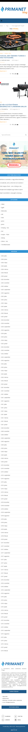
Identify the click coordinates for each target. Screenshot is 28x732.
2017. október (4, 549)
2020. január (4, 461)
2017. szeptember (5, 553)
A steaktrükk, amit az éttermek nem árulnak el (11, 183)
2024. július (4, 333)
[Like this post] (10, 73)
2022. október (4, 353)
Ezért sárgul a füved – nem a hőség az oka (10, 186)
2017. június (4, 563)
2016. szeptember (5, 590)
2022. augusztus (5, 360)
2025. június (4, 299)
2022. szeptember (5, 357)
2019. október (4, 472)
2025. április (4, 306)
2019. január (4, 499)
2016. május (4, 603)
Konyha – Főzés (5, 234)
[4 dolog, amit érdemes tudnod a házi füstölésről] (14, 41)
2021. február (4, 421)
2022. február (4, 380)
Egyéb (2, 207)
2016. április (4, 607)
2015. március (4, 644)
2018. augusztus (5, 515)
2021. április (4, 414)
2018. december (5, 502)
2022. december (5, 347)
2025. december (5, 279)
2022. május (4, 370)
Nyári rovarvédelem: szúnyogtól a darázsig (10, 193)
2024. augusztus (5, 330)
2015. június (4, 640)
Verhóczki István (5, 60)
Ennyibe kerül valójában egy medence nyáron (11, 189)
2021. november (5, 391)
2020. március (4, 458)
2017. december (5, 542)
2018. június (4, 522)
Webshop (4, 700)
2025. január (4, 316)
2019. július (4, 482)
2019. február (4, 495)
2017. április (4, 566)
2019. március (4, 492)
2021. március (4, 418)
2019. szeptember (5, 475)
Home (1, 25)
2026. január (4, 276)
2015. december (5, 620)
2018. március (4, 532)
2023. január (4, 343)
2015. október (4, 627)
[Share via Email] (17, 73)
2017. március (4, 569)
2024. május (4, 340)
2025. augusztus (5, 293)
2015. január (4, 647)
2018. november (5, 505)
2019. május (4, 488)
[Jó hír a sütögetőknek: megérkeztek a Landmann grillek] (14, 90)
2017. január (4, 576)
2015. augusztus (5, 634)
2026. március (4, 269)
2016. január (4, 617)
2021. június (4, 407)
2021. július (4, 404)
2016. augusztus (5, 593)
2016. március (4, 610)
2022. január (4, 384)
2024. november (5, 323)
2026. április (4, 266)
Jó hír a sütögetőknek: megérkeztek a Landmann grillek (13, 105)
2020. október (4, 434)
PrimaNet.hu (4, 109)
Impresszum (5, 698)
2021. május (4, 411)
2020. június (4, 448)
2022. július (4, 364)
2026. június (4, 259)
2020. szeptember (5, 438)
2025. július (4, 296)
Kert (2, 231)
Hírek (2, 217)
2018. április (4, 529)
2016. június (4, 600)
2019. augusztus (5, 478)
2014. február (4, 650)
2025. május (4, 303)
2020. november (5, 431)
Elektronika (4, 211)
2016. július (4, 596)
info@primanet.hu (10, 702)
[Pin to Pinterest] (15, 73)
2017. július (4, 559)
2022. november (5, 350)
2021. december (5, 387)
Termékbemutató (5, 244)
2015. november (5, 623)
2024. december (5, 320)
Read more (3, 71)
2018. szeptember (5, 512)
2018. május (4, 526)
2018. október (4, 509)
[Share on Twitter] (14, 73)
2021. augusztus (5, 401)
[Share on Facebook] (12, 73)
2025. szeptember (5, 289)
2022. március (4, 377)
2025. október (4, 286)
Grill (2, 214)
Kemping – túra (5, 228)
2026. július (4, 256)
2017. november (5, 546)
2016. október (4, 586)
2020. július (4, 445)
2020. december (5, 428)
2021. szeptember (5, 397)
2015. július (4, 637)
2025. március (4, 310)
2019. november (5, 468)
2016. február (4, 613)
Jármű (2, 221)
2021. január (4, 424)
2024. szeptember (5, 326)
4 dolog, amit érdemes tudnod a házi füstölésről (13, 57)
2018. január (4, 539)
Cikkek (2, 204)
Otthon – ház (4, 241)
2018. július (4, 519)
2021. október (4, 394)
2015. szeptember (5, 630)
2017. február (4, 573)
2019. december (5, 465)
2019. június (4, 485)
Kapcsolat (4, 696)
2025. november (5, 283)
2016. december (5, 580)
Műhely (3, 238)
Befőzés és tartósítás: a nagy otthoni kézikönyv (12, 179)
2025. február (4, 313)
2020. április (4, 455)
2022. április (4, 374)
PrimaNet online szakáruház (15, 700)
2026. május (4, 262)
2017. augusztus (5, 556)
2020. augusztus (5, 441)
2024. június (4, 337)
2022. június (4, 367)
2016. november (5, 583)
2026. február (4, 272)
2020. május (4, 451)
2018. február (4, 536)
